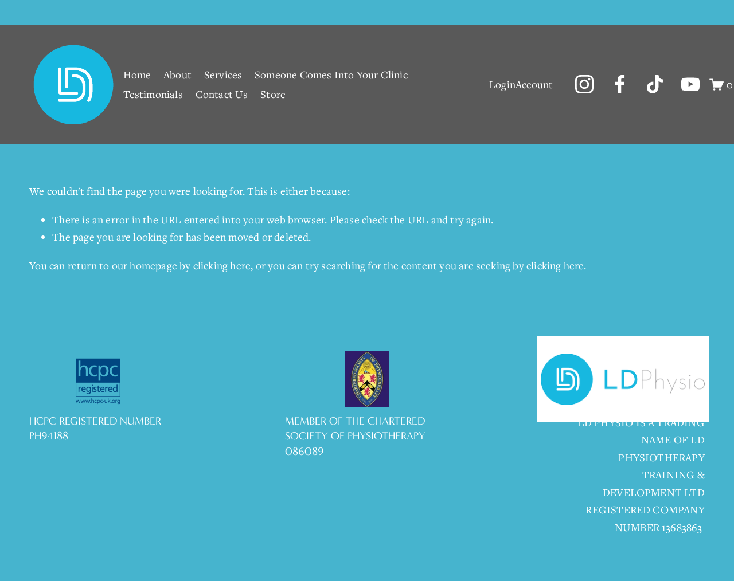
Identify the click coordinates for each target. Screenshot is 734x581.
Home (137, 74)
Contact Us (222, 94)
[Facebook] (619, 84)
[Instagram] (584, 84)
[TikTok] (654, 84)
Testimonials (153, 94)
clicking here (222, 265)
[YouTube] (690, 84)
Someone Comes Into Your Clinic (331, 74)
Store (273, 94)
